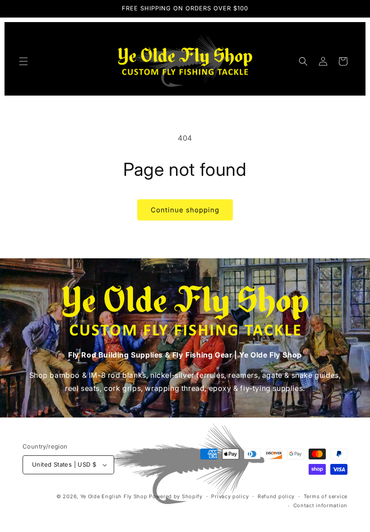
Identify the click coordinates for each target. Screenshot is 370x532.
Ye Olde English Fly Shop (114, 496)
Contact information (320, 505)
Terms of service (325, 496)
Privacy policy (230, 496)
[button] (23, 61)
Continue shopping (185, 210)
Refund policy (276, 496)
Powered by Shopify (176, 496)
